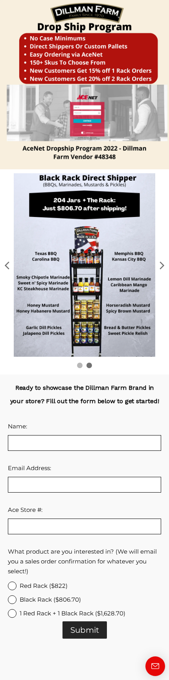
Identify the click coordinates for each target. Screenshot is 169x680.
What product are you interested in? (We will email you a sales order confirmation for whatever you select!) (82, 561)
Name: (17, 426)
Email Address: (29, 468)
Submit (84, 630)
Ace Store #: (25, 509)
